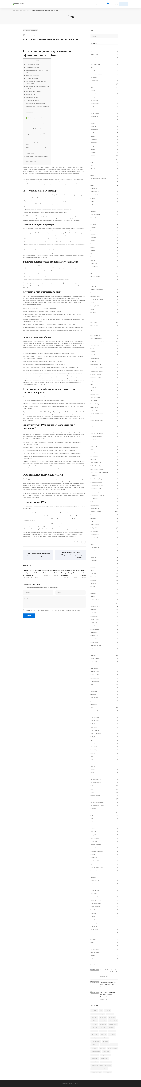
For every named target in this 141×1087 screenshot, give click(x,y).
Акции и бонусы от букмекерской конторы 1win (37, 106)
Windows (104, 916)
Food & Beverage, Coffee (104, 430)
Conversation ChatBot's (104, 377)
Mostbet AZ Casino (104, 599)
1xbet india (104, 126)
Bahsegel (104, 240)
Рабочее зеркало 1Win (31, 161)
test (104, 864)
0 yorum (60, 35)
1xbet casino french (104, 119)
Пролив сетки (104, 932)
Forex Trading (104, 439)
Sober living (104, 831)
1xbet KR (104, 136)
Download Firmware (104, 394)
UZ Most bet (104, 877)
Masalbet (104, 550)
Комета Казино (104, 919)
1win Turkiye (104, 77)
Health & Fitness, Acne (104, 462)
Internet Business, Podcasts (104, 485)
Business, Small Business (104, 306)
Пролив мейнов (104, 929)
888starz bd (104, 175)
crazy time (104, 381)
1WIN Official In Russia (104, 74)
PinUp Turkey (104, 750)
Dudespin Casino (113, 1024)
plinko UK (104, 763)
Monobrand (104, 577)
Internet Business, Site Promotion (104, 492)
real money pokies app (104, 779)
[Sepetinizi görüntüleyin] (107, 4)
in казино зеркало (30, 153)
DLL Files (104, 390)
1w (104, 51)
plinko (104, 756)
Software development (104, 848)
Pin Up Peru (104, 737)
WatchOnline (104, 913)
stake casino (94, 1048)
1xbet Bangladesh (104, 106)
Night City (103, 1034)
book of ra (104, 279)
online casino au (104, 688)
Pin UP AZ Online (104, 720)
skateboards (104, 808)
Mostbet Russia (104, 648)
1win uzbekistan (104, 80)
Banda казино (110, 1013)
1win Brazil (104, 57)
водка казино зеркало (106, 1061)
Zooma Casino (95, 1055)
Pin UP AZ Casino (104, 717)
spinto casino (114, 1044)
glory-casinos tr (104, 456)
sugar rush (104, 854)
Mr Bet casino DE (104, 674)
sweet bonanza (104, 857)
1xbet (104, 87)
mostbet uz (104, 655)
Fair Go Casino (104, 400)
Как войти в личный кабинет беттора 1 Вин (36, 115)
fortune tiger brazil (104, 443)
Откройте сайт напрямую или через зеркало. (37, 150)
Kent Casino (94, 1031)
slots (104, 815)
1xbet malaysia (104, 139)
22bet (104, 165)
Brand (104, 293)
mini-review (104, 557)
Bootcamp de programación (104, 289)
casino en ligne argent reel (104, 319)
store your (102, 1048)
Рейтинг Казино (104, 936)
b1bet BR (104, 221)
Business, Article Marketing (104, 299)
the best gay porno (96, 1051)
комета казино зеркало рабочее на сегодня (101, 1065)
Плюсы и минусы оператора (32, 67)
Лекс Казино (95, 1058)
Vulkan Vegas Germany (104, 903)
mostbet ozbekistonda (104, 639)
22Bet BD (104, 168)
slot (104, 812)
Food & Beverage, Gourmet (104, 433)
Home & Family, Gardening (104, 469)
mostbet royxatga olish (104, 645)
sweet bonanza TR (104, 861)
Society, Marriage (104, 838)
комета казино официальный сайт (99, 1068)
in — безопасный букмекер (32, 64)
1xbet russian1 (104, 159)
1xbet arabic (104, 93)
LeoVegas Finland (104, 524)
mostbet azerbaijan (104, 603)
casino (104, 315)
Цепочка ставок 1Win (31, 94)
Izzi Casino (111, 1027)
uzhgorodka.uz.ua (104, 880)
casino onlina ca (104, 325)
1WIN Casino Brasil (104, 61)
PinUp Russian (104, 746)
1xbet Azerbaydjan (104, 103)
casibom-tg (104, 312)
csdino (104, 384)
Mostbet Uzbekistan (104, 665)
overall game (94, 1037)
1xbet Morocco (104, 142)
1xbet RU (104, 149)
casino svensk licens (104, 335)
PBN (104, 707)
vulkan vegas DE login (104, 900)
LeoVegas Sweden (104, 534)
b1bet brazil (104, 224)
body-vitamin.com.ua (104, 276)
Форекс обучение (104, 949)
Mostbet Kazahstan (104, 629)
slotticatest (104, 828)
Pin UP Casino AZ (104, 730)
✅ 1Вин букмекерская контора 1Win (35, 118)
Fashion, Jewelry (104, 407)
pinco (104, 740)
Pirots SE (104, 753)
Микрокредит (104, 926)
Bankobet (104, 247)
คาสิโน (104, 959)
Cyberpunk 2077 (113, 1020)
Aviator (104, 185)
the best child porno (112, 1048)
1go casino (94, 1010)
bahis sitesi (104, 230)
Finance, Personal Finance (104, 420)
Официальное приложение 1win (33, 91)
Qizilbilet (104, 772)
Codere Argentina (104, 358)
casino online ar (104, 328)
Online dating (104, 691)
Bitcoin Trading (104, 266)
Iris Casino (103, 1027)
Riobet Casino (95, 1044)
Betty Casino (103, 1017)
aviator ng (104, 208)
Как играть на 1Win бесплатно (33, 109)
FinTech (104, 423)
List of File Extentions (104, 537)
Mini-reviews (104, 560)
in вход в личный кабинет (32, 78)
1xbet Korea (104, 133)
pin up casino (104, 727)
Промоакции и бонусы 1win (32, 97)
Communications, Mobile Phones (104, 368)
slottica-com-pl (104, 825)
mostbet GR (104, 612)
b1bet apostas (104, 217)
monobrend (104, 580)
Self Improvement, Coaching (104, 805)
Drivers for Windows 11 (104, 397)
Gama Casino (104, 446)
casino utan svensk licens (104, 338)
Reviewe (104, 789)
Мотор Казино (104, 1058)
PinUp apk (104, 743)
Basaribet (104, 250)
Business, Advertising (104, 296)
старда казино (108, 1072)
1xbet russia (104, 152)
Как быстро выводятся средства (33, 142)
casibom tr (104, 309)
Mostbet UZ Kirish (104, 661)
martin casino (112, 1031)
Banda (104, 244)
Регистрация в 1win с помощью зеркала (35, 103)
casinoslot (104, 351)
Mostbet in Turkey (104, 619)
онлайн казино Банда (96, 1072)
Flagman (104, 426)
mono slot (104, 570)
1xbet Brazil (104, 110)
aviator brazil (104, 188)
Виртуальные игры (30, 121)
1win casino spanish (104, 64)
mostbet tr (104, 652)
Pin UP (104, 714)
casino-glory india (104, 345)
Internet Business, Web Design (104, 495)
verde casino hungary (104, 883)
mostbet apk (104, 593)
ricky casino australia (104, 795)
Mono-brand (104, 573)
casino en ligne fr (104, 322)
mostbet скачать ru (104, 671)
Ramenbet (104, 776)
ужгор (104, 942)
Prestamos (104, 769)
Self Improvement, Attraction (104, 802)
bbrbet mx (104, 260)
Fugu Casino (94, 1027)
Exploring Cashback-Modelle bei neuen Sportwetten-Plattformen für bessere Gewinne (32, 573)
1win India (104, 70)
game (104, 449)
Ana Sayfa (15, 10)
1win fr (104, 67)
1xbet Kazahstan (104, 129)
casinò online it (104, 332)
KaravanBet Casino (104, 505)
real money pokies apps (104, 782)
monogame (104, 583)
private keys (105, 1041)
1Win (101, 1010)
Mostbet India (104, 622)
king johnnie (104, 518)
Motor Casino (95, 1034)
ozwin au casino (104, 697)
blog (104, 273)
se (104, 799)
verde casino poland (104, 887)
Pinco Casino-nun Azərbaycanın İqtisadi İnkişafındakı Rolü (51, 572)
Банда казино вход (105, 1055)
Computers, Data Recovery (104, 371)
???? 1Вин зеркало (30, 144)
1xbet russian (104, 155)
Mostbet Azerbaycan (104, 606)
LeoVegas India (104, 528)
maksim (104, 544)
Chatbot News (104, 355)
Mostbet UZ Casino (104, 658)
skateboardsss (104, 1044)
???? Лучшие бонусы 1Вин (32, 100)
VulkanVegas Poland (104, 910)
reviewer (104, 792)
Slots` (104, 818)
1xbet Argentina (104, 97)
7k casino (107, 1010)
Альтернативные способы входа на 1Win (35, 134)
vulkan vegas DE (104, 896)
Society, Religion (104, 841)
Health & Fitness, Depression (104, 466)
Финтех (104, 945)
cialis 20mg (94, 1020)
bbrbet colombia (104, 257)
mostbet (104, 590)
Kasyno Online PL (104, 508)
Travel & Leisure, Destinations (104, 870)
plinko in (104, 759)
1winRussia (104, 84)
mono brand (104, 567)
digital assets (103, 1024)
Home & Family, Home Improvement (104, 472)
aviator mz (104, 204)
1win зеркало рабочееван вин (33, 345)
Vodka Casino (106, 1051)
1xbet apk (104, 90)
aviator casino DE (104, 191)
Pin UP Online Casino (104, 733)
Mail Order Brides (104, 541)
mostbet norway (104, 635)
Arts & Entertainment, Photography (104, 178)
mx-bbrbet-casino (104, 681)
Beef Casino (94, 1017)
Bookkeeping (104, 286)
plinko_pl (104, 766)
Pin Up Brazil (104, 723)
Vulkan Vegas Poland (104, 906)
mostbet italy (104, 626)
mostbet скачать (104, 668)
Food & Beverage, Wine (104, 436)
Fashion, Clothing (104, 404)
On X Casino (112, 1034)
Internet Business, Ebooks (104, 482)
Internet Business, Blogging (104, 479)
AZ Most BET (104, 211)
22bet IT (104, 172)
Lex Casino (103, 1031)
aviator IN (104, 198)
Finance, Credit (104, 410)
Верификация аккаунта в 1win (33, 75)
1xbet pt (104, 146)
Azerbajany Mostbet (104, 214)
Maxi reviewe (104, 554)
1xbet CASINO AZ (104, 113)
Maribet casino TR (104, 547)
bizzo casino (104, 270)
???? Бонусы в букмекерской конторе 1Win (36, 147)
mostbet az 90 (104, 596)
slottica (104, 821)
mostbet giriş (104, 609)
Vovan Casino (104, 893)
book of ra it (104, 283)
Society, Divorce (104, 834)
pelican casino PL (104, 710)
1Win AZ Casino (104, 54)
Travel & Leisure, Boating (104, 867)
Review (104, 785)
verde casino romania (104, 890)
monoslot (104, 586)
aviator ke (104, 201)
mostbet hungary (104, 616)
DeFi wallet (94, 1024)
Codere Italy (104, 361)
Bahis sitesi (104, 237)
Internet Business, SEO (104, 488)
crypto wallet (103, 1020)
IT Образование (104, 498)
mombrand (104, 563)
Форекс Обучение (104, 952)
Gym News (104, 459)
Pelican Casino (104, 1037)
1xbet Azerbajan (104, 100)
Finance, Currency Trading (104, 413)
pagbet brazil (104, 701)
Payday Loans (104, 704)
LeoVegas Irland (104, 531)
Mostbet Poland (104, 642)
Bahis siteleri (104, 227)
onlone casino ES (104, 694)
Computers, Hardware (104, 374)
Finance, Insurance (104, 417)
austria (104, 181)
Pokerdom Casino (96, 1041)
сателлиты (104, 939)
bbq (104, 253)
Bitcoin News (104, 263)
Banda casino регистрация (98, 1013)
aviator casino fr (104, 195)
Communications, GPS (104, 364)
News (104, 684)
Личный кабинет (30, 112)
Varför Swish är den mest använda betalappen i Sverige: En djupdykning (71, 573)
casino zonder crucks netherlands (104, 341)
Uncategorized (104, 874)
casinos (104, 348)
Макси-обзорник (104, 923)
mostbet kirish (104, 632)
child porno (112, 1017)
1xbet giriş (104, 123)
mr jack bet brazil (104, 678)
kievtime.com (104, 515)
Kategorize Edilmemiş (25, 10)
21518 (104, 162)
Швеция (104, 955)
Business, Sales (104, 302)
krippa (104, 521)
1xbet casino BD (104, 116)
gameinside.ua (104, 452)
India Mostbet (104, 475)
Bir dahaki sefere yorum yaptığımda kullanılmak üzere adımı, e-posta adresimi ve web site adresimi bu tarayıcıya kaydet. (53, 610)
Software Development (104, 844)
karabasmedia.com (104, 501)
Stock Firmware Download (104, 851)
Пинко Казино (95, 1061)
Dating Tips (104, 387)
